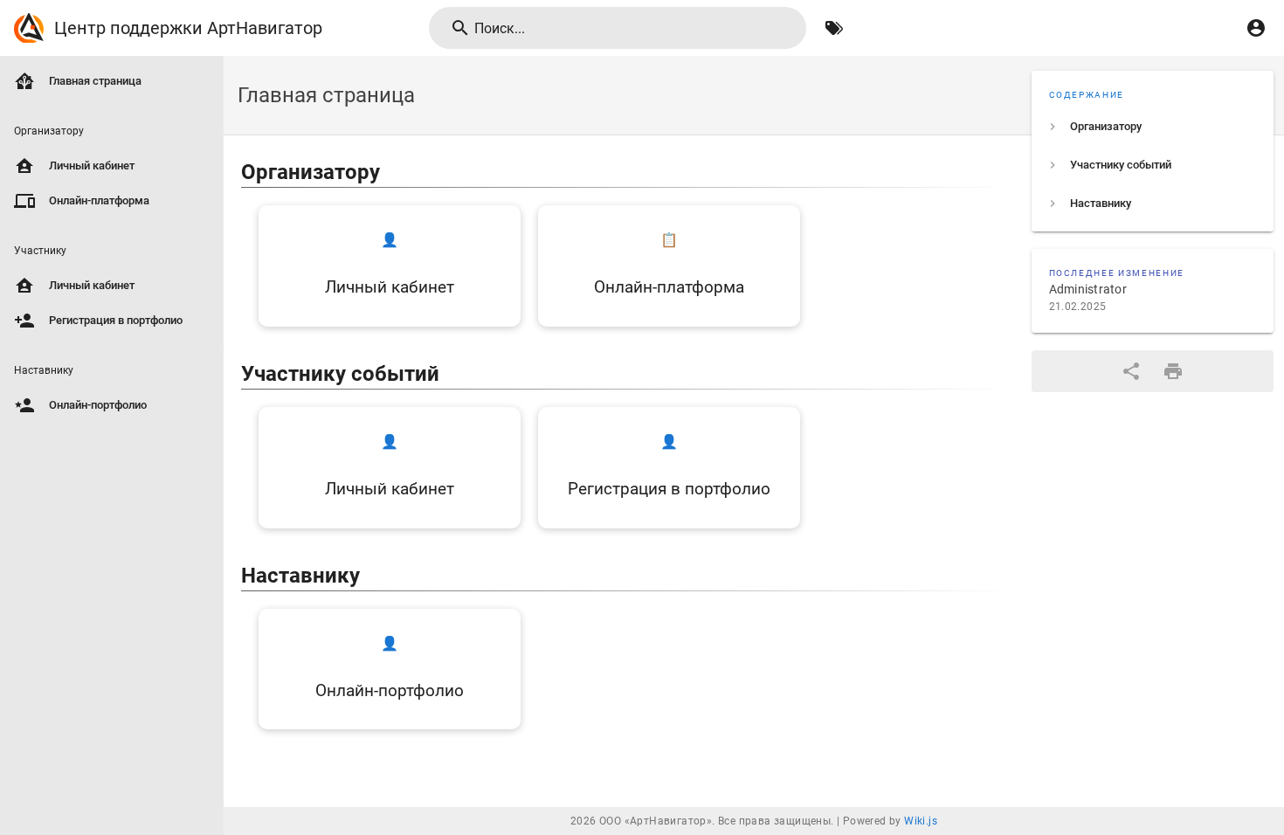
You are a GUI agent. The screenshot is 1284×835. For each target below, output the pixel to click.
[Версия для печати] (1173, 371)
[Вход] (1256, 28)
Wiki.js (920, 821)
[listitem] (1153, 126)
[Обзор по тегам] (834, 28)
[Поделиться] (1131, 371)
